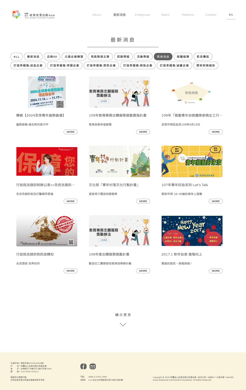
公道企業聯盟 (74, 56)
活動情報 (143, 56)
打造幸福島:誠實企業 (174, 65)
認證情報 (123, 56)
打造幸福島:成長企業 (28, 65)
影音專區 (203, 56)
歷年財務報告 (205, 65)
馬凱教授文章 (100, 56)
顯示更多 (123, 315)
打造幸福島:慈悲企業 (101, 65)
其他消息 (163, 56)
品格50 (52, 56)
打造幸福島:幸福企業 (64, 65)
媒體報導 (183, 56)
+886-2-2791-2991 (97, 377)
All (17, 56)
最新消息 (33, 56)
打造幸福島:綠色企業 (137, 65)
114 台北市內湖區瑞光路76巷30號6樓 (105, 380)
